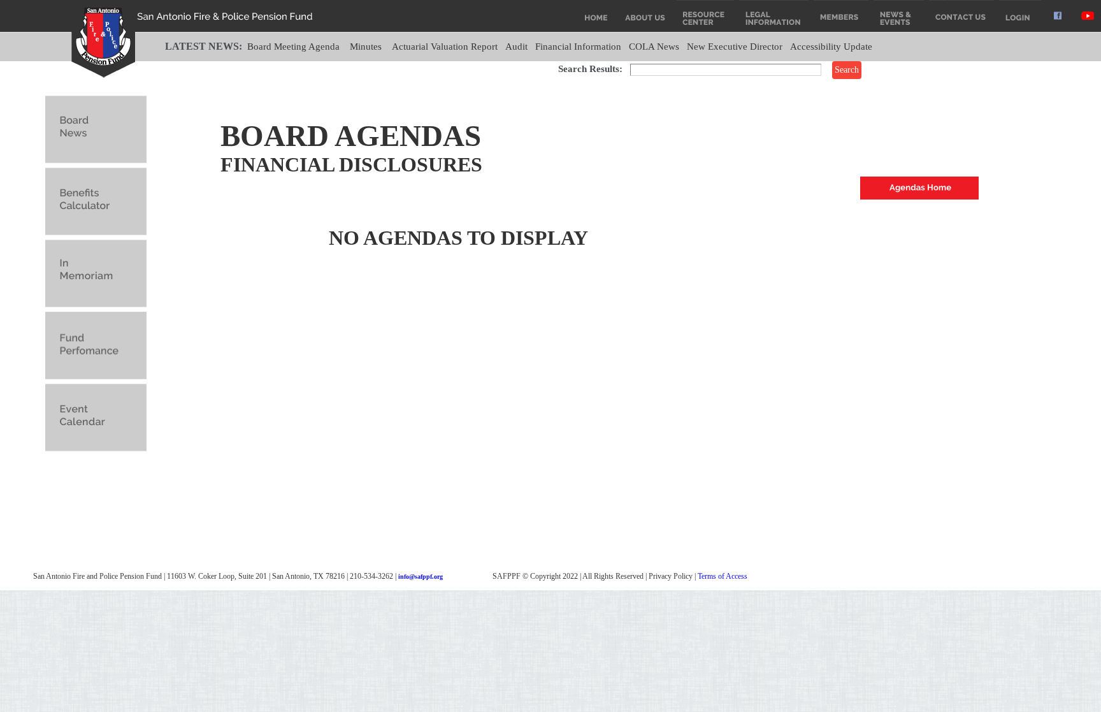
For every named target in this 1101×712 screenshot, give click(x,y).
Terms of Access (722, 576)
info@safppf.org (420, 576)
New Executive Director (734, 46)
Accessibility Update (831, 46)
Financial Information (578, 46)
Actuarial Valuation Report (445, 46)
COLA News (654, 46)
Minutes (366, 46)
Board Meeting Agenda (293, 46)
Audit (516, 46)
